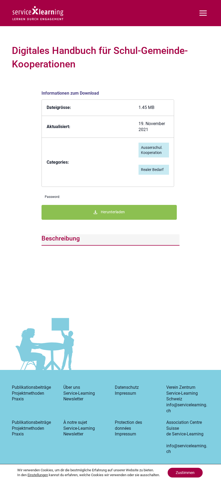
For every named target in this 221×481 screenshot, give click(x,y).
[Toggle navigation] (203, 13)
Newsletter (73, 398)
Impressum (125, 393)
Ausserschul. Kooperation (152, 150)
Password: (52, 197)
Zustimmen (185, 472)
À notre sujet (75, 422)
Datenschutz (127, 387)
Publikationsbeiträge (31, 387)
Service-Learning (79, 393)
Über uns (71, 387)
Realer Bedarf (152, 169)
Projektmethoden (28, 393)
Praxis (18, 398)
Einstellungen (37, 475)
